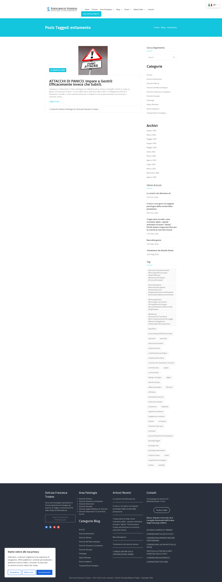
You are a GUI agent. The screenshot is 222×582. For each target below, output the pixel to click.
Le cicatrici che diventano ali (159, 193)
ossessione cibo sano (155, 426)
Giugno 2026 (151, 131)
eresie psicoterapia (155, 402)
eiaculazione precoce (156, 397)
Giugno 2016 (151, 143)
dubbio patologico (154, 387)
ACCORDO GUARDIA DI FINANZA (159, 530)
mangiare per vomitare (156, 416)
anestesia (151, 338)
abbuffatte (152, 329)
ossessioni (151, 431)
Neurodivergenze (154, 240)
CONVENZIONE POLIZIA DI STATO (160, 534)
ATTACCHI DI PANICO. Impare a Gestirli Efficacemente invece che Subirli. (80, 82)
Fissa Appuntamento (91, 14)
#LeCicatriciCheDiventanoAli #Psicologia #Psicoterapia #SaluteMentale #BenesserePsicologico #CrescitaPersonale (158, 275)
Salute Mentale (152, 104)
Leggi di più (54, 101)
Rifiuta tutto (28, 572)
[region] (30, 562)
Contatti (151, 9)
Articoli (149, 75)
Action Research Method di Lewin (160, 334)
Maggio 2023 (152, 139)
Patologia (69, 109)
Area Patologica (106, 9)
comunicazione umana (156, 358)
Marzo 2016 (151, 156)
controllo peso (153, 368)
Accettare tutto (44, 572)
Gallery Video (138, 9)
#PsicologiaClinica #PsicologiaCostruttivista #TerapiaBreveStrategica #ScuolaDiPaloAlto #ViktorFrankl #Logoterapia (160, 304)
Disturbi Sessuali (153, 96)
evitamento (152, 407)
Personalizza (14, 572)
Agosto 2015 (151, 160)
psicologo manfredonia (156, 450)
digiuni (168, 377)
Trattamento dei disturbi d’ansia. (160, 250)
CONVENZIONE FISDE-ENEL (157, 562)
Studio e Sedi (161, 510)
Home (87, 9)
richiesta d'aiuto (154, 455)
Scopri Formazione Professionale (60, 518)
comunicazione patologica (157, 353)
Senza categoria (153, 109)
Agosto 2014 (151, 177)
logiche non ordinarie (155, 411)
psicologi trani (153, 446)
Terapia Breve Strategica (156, 113)
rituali (167, 455)
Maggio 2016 (152, 147)
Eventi (126, 9)
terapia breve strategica (157, 460)
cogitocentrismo (154, 348)
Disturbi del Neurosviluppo (157, 88)
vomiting (161, 465)
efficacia (169, 387)
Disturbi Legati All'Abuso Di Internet (93, 509)
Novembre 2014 (153, 173)
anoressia (163, 338)
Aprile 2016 (151, 152)
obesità (151, 421)
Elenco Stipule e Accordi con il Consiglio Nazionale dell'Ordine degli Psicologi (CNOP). (160, 520)
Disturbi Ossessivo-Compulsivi (158, 92)
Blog (118, 9)
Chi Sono (95, 9)
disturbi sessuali (154, 382)
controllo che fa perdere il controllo (161, 363)
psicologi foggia (154, 441)
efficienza (151, 392)
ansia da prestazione (155, 343)
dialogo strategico (155, 377)
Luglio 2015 (151, 164)
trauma (151, 465)
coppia (165, 368)
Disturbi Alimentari (154, 79)
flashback (164, 407)
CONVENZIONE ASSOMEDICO (158, 558)
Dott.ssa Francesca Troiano (87, 109)
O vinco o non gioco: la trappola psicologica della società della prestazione (160, 206)
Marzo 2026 (151, 135)
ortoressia (162, 421)
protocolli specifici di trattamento (160, 436)
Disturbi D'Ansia (85, 499)
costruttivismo (153, 373)
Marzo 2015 (151, 169)
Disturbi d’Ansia (58, 109)
